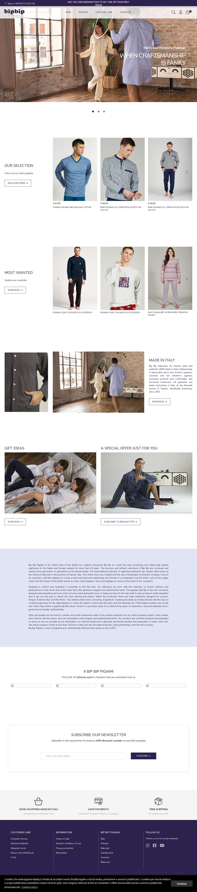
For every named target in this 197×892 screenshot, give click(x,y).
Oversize (105, 857)
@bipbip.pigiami (85, 677)
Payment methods (19, 843)
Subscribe (142, 755)
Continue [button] (182, 883)
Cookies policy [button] (29, 887)
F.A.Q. (13, 857)
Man (103, 838)
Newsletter (61, 852)
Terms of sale (62, 838)
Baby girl (105, 848)
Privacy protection (64, 848)
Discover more (17, 183)
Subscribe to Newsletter (119, 521)
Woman (104, 843)
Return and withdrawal (22, 852)
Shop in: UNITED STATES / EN (21, 3)
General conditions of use (68, 843)
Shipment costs (18, 848)
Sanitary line (107, 852)
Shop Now (14, 290)
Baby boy (105, 862)
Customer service (19, 838)
